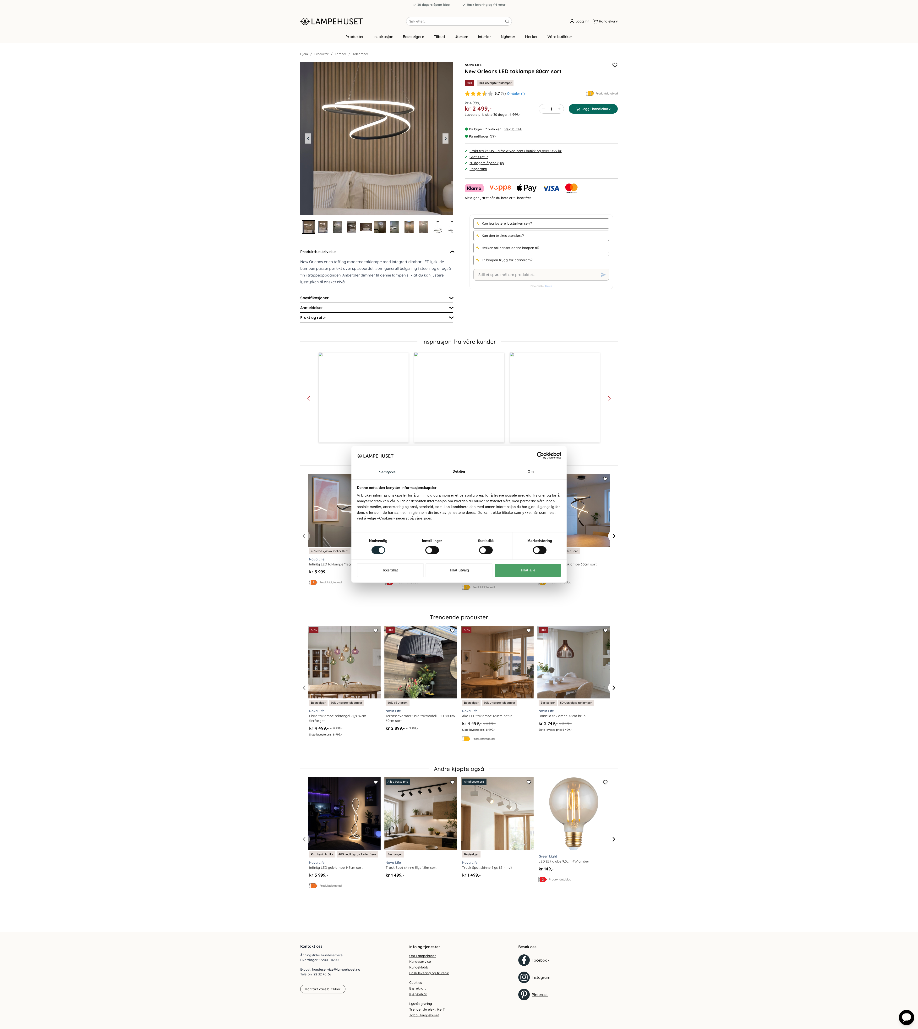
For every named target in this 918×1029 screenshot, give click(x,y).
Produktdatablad (607, 93)
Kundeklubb (418, 967)
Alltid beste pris (398, 781)
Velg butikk (513, 129)
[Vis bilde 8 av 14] (409, 227)
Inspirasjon (383, 36)
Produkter (354, 36)
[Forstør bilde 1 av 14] (376, 138)
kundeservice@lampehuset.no (336, 969)
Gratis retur (479, 157)
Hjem (304, 54)
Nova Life (473, 65)
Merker (531, 36)
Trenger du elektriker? (427, 1009)
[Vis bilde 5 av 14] (366, 227)
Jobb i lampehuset (424, 1015)
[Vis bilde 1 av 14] (309, 227)
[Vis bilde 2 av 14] (323, 227)
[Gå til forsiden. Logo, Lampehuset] (353, 21)
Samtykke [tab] (387, 472)
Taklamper (360, 54)
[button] (364, 398)
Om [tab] (531, 471)
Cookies (415, 982)
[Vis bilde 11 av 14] (452, 227)
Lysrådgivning (420, 1003)
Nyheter (508, 36)
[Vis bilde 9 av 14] (423, 227)
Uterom (461, 36)
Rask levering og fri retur (486, 4)
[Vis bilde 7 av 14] (395, 227)
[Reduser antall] (543, 108)
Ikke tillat (390, 570)
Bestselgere (413, 36)
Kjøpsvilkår (418, 994)
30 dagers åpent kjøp (433, 4)
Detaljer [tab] (459, 471)
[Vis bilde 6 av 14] (380, 227)
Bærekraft (417, 988)
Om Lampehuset (422, 956)
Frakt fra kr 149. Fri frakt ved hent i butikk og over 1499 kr (516, 151)
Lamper (340, 54)
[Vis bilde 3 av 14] (337, 227)
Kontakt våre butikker (322, 989)
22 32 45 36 (322, 974)
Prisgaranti (478, 169)
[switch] (432, 550)
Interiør (484, 36)
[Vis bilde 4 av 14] (352, 227)
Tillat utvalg (459, 570)
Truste (548, 286)
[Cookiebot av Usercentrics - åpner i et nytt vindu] (540, 455)
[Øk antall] (559, 108)
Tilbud (439, 36)
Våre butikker (559, 36)
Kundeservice (420, 961)
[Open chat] (906, 1017)
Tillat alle (527, 570)
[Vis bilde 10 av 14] (438, 227)
